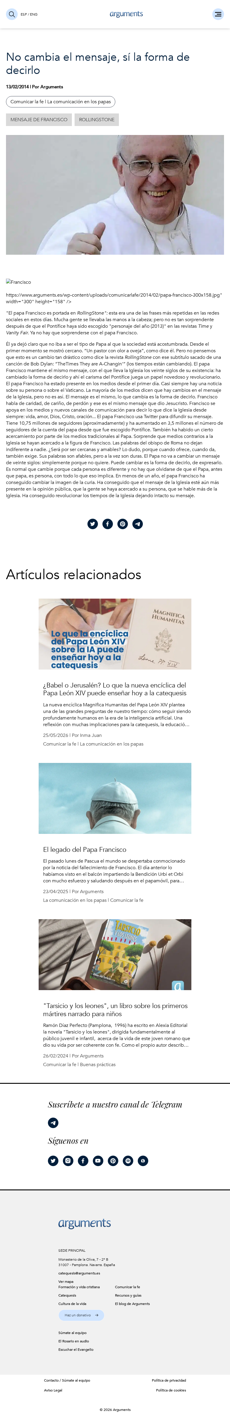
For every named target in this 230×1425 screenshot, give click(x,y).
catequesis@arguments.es (79, 1273)
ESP (24, 14)
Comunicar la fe (27, 101)
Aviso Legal (53, 1390)
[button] (81, 1315)
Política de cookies (171, 1390)
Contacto (51, 1380)
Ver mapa (65, 1281)
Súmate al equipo (76, 1380)
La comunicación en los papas (79, 101)
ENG (33, 14)
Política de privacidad (169, 1380)
